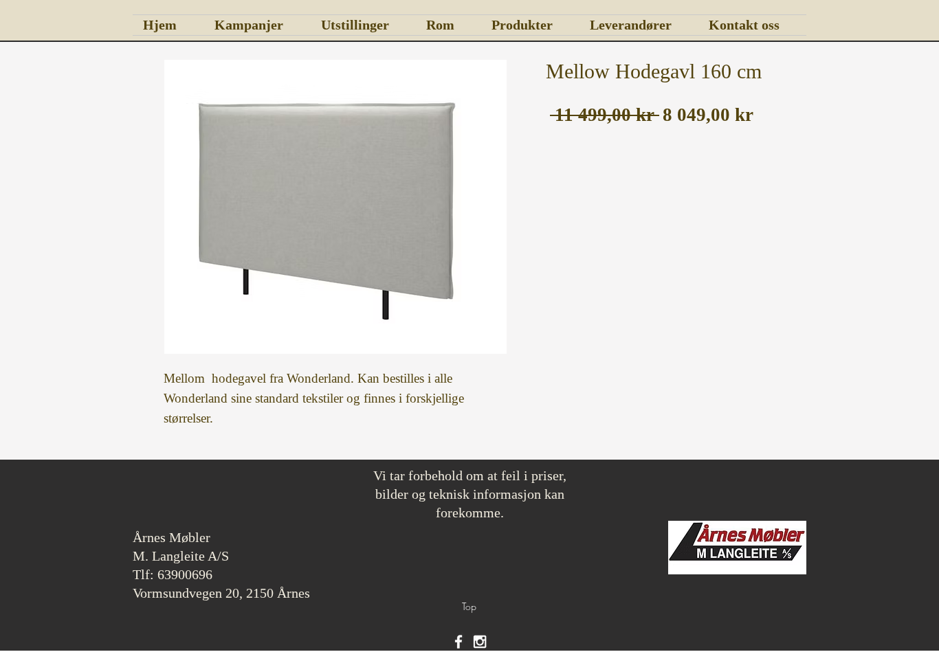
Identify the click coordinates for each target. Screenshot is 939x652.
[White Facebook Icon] (458, 642)
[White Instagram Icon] (480, 642)
